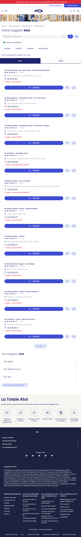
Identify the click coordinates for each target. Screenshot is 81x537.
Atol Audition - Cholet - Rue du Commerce (19, 319)
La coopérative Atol (9, 447)
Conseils (7, 511)
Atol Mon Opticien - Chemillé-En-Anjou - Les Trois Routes (25, 98)
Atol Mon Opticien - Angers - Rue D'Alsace (19, 264)
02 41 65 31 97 (12, 217)
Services (7, 508)
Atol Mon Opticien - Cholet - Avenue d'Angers (20, 209)
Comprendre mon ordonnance (47, 502)
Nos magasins (57, 5)
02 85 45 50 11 (12, 79)
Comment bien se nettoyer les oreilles (66, 511)
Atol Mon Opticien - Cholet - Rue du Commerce (21, 292)
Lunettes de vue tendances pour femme (49, 517)
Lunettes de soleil (10, 498)
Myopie (6, 514)
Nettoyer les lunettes (48, 506)
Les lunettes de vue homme (29, 505)
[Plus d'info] (74, 88)
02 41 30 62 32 (12, 134)
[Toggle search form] (6, 10)
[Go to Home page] (38, 10)
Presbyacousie (65, 514)
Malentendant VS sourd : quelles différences (68, 500)
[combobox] (31, 37)
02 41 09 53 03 (12, 272)
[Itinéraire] (67, 88)
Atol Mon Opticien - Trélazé (14, 236)
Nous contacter (8, 438)
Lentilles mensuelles (29, 521)
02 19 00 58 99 (12, 162)
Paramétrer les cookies (69, 534)
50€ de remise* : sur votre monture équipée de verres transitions (41, 2)
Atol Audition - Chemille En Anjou (16, 153)
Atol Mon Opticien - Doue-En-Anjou (17, 181)
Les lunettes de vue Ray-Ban (31, 514)
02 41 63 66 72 (12, 300)
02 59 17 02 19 (12, 189)
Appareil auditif (9, 506)
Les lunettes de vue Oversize (29, 510)
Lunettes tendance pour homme (49, 522)
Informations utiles (9, 441)
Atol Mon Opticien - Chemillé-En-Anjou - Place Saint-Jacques (26, 126)
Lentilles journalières (29, 518)
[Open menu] (3, 11)
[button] (40, 361)
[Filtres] (76, 37)
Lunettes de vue (9, 500)
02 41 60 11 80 (12, 245)
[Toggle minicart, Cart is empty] (78, 10)
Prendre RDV (73, 5)
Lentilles (6, 503)
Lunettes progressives (48, 509)
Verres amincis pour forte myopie (48, 512)
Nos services (6, 444)
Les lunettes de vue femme (29, 500)
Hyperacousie (64, 507)
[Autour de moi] (70, 37)
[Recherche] (64, 37)
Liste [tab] (20, 61)
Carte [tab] (60, 61)
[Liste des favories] (74, 11)
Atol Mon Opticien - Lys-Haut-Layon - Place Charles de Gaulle (26, 70)
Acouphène (64, 517)
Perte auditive (65, 504)
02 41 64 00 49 (12, 106)
